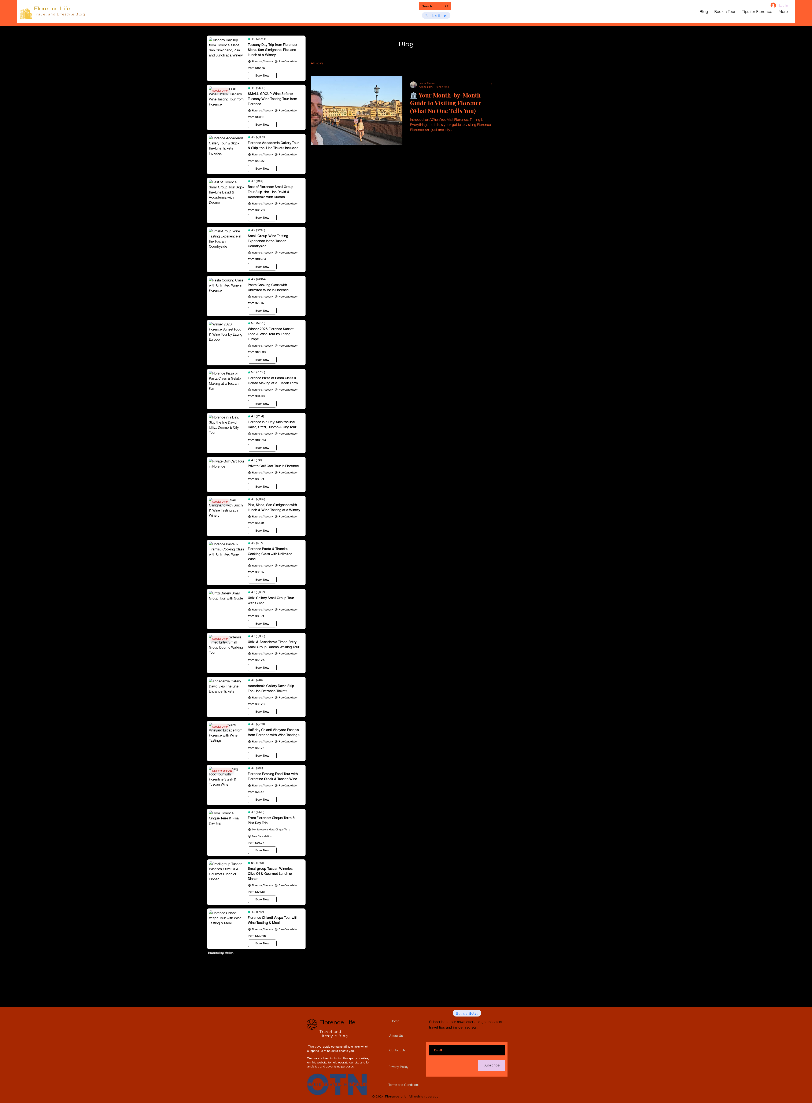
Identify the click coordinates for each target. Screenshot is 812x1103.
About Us (396, 1035)
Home (395, 1021)
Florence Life (52, 8)
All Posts (317, 63)
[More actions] (492, 84)
